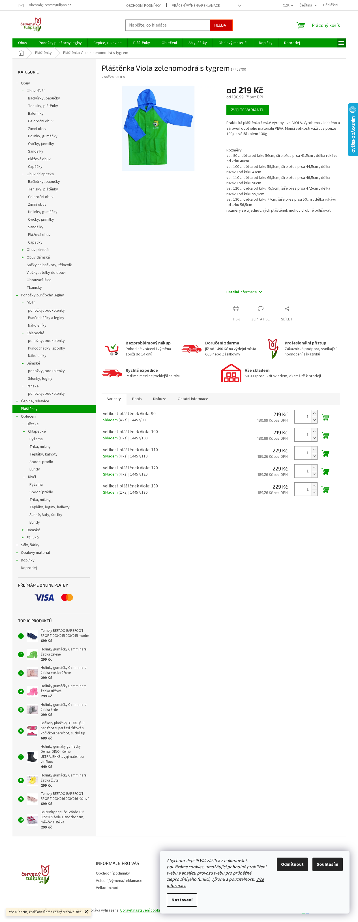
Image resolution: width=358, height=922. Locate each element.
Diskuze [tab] (159, 399)
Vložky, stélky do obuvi (46, 272)
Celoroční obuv (40, 121)
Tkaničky (34, 287)
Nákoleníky (37, 325)
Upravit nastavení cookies (142, 910)
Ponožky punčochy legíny (42, 295)
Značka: (113, 77)
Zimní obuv (37, 129)
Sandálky (35, 151)
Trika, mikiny (40, 447)
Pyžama (36, 439)
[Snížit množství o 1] (314, 420)
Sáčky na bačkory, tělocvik (49, 265)
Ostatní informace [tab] (193, 399)
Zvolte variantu (247, 109)
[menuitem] (22, 42)
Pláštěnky (29, 409)
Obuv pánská (38, 250)
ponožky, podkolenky (46, 310)
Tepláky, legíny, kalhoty (49, 507)
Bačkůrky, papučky (44, 98)
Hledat (221, 25)
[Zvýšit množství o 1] (314, 413)
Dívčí (31, 303)
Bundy (34, 469)
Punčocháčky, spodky (46, 348)
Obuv (25, 83)
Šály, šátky (30, 545)
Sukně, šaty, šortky (45, 515)
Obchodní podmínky (143, 5)
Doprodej (29, 568)
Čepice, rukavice (35, 401)
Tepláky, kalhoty (43, 454)
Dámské (33, 363)
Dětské (33, 424)
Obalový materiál (35, 553)
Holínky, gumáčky (42, 136)
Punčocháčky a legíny (46, 318)
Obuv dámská (38, 257)
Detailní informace (241, 292)
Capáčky (35, 167)
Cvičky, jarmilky (41, 144)
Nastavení (182, 900)
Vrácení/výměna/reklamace (196, 5)
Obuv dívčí (35, 91)
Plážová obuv (39, 159)
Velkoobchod (107, 888)
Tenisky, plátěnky (43, 106)
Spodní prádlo (41, 462)
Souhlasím (327, 864)
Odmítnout (292, 864)
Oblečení (28, 416)
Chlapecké (35, 333)
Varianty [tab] (114, 399)
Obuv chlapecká (40, 174)
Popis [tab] (137, 399)
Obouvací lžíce (39, 280)
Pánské (33, 386)
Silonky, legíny (40, 378)
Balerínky (36, 113)
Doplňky (28, 560)
